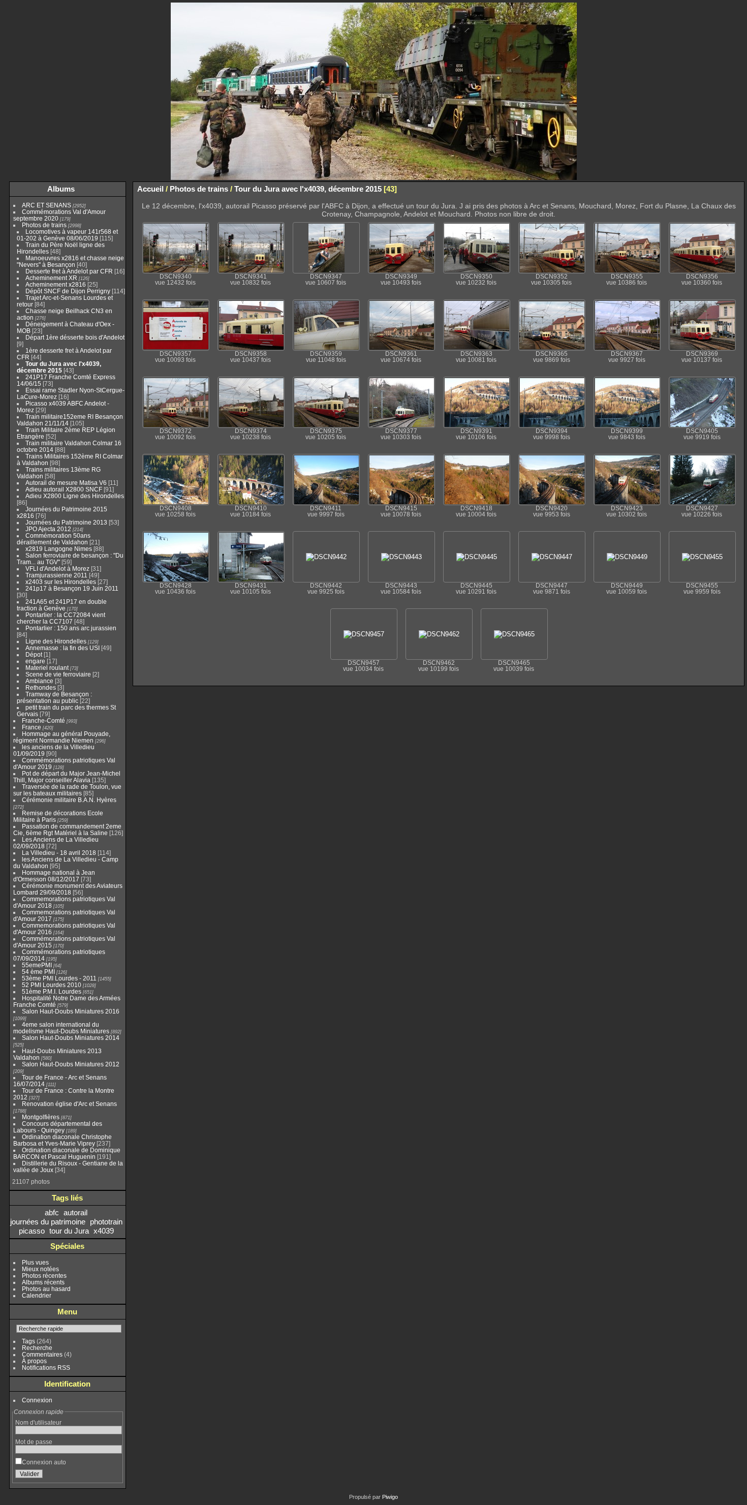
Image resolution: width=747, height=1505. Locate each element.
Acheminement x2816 (55, 284)
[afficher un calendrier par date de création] (736, 188)
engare (35, 661)
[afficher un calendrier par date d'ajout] (721, 188)
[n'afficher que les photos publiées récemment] (116, 189)
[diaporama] (705, 188)
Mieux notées (40, 1269)
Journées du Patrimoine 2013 (66, 522)
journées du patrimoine (47, 1221)
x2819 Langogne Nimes (58, 548)
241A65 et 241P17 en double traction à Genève (62, 604)
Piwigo (390, 1497)
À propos (34, 1361)
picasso (32, 1230)
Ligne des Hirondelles (55, 641)
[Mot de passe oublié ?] (112, 1476)
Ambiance (39, 681)
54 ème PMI (38, 971)
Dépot (33, 654)
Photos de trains (44, 225)
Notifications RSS (46, 1367)
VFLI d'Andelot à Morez (57, 568)
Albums (61, 189)
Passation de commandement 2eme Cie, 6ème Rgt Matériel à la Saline (67, 829)
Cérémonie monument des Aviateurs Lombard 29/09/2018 (67, 889)
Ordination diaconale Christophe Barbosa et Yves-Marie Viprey (62, 1140)
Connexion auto (44, 1462)
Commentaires (42, 1354)
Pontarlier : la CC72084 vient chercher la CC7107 (61, 618)
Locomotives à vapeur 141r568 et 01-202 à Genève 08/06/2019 (67, 234)
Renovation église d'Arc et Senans (69, 1103)
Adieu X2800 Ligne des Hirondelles (74, 496)
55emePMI (37, 965)
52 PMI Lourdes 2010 (51, 984)
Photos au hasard (46, 1288)
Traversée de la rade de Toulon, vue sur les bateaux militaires (67, 789)
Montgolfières (40, 1117)
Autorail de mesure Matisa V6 (66, 482)
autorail (75, 1212)
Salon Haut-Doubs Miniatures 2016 (70, 1011)
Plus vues (35, 1262)
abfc (52, 1212)
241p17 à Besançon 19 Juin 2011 (71, 588)
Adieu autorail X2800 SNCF (63, 489)
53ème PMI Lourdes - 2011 (59, 978)
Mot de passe (33, 1441)
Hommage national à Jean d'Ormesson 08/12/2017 (54, 875)
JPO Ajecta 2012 (48, 529)
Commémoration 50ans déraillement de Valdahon (53, 538)
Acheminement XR (51, 277)
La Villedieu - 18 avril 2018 (59, 852)
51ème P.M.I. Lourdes (51, 991)
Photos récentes (44, 1275)
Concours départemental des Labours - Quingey (57, 1126)
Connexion (37, 1400)
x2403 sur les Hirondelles (60, 581)
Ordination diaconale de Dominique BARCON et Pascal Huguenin (66, 1153)
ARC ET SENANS (46, 205)
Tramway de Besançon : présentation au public (54, 697)
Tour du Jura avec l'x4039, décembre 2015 (59, 367)
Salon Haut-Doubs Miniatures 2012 (70, 1064)
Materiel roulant (47, 667)
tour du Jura (69, 1230)
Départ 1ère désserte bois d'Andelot (74, 337)
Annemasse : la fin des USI (62, 647)
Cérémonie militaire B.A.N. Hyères (69, 799)
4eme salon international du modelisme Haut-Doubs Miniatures (61, 1027)
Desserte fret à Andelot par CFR (69, 271)
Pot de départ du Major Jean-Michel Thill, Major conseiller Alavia (66, 776)
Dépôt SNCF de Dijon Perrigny (67, 291)
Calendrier (36, 1295)
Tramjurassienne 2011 (56, 575)
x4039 (104, 1230)
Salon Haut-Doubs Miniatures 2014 (70, 1037)
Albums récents (43, 1282)
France (31, 727)
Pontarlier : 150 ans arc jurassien (70, 628)
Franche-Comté (43, 720)
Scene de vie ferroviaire (58, 674)
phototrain (106, 1221)
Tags (28, 1341)
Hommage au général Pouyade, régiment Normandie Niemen (61, 737)
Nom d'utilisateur (38, 1422)
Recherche (37, 1347)
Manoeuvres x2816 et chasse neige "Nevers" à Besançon (70, 261)
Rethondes (40, 687)
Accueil (150, 189)
